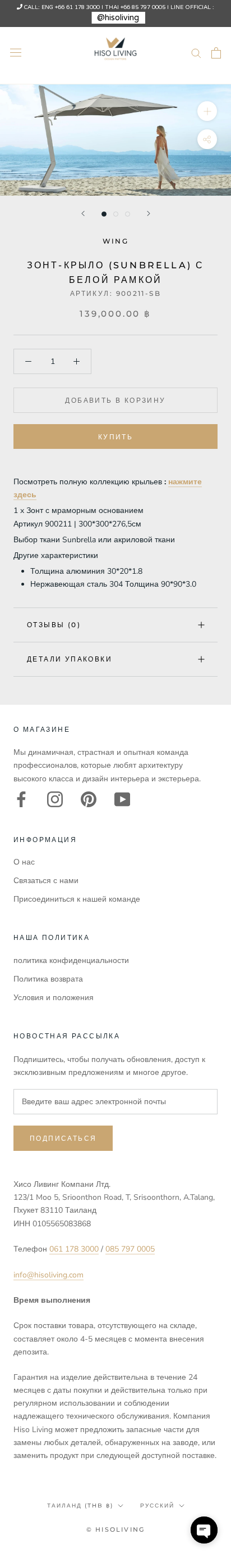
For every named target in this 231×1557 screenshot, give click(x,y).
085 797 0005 (130, 1249)
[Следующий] (148, 213)
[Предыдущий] (83, 213)
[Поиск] (196, 52)
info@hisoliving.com (48, 1275)
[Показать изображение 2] (115, 214)
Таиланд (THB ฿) (80, 1505)
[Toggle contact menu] (204, 1530)
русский (157, 1505)
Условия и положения (53, 997)
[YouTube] (122, 799)
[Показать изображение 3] (127, 214)
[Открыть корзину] (216, 52)
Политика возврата (48, 979)
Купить (115, 437)
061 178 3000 (74, 1249)
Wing (116, 241)
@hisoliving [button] (118, 17)
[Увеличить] (207, 111)
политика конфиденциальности (71, 960)
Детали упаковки (69, 659)
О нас (24, 862)
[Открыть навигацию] (15, 52)
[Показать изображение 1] (104, 214)
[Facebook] (21, 799)
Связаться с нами (45, 880)
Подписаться (63, 1138)
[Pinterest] (88, 799)
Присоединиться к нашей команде (76, 899)
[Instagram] (55, 799)
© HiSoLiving (115, 1529)
